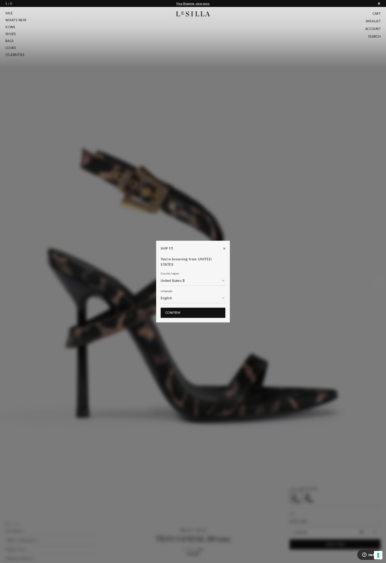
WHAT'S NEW (15, 20)
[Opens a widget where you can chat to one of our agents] (369, 555)
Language (166, 291)
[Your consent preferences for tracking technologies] (378, 555)
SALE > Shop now (193, 3)
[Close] (222, 248)
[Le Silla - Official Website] (193, 14)
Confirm (172, 313)
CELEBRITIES (14, 55)
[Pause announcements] (379, 3)
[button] (15, 13)
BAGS (9, 41)
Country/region (170, 273)
